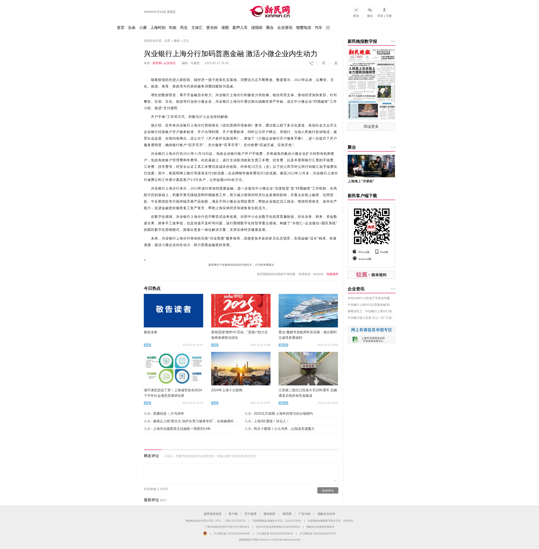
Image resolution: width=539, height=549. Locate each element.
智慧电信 (303, 28)
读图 (225, 28)
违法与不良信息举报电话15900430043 (278, 526)
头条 (132, 28)
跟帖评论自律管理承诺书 (320, 526)
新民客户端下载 (362, 195)
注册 (389, 15)
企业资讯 (284, 28)
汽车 (318, 28)
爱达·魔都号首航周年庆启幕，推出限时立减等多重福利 (308, 334)
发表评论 (328, 490)
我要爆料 (332, 274)
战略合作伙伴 (326, 513)
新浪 (356, 15)
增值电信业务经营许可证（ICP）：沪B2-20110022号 (215, 520)
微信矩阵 (269, 513)
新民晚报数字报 (362, 41)
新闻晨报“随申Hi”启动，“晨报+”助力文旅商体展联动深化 (239, 334)
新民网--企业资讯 (164, 63)
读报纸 (257, 28)
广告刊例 (304, 513)
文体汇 (197, 28)
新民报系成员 (212, 513)
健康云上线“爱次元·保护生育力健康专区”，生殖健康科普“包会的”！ (203, 421)
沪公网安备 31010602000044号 (232, 533)
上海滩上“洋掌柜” (361, 181)
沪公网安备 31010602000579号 (318, 533)
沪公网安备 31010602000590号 (275, 533)
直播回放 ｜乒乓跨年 (168, 413)
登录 (380, 15)
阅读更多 (371, 126)
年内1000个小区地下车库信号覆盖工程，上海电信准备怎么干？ (371, 298)
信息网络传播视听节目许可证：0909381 (331, 520)
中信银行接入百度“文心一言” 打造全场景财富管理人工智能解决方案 (371, 317)
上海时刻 (157, 28)
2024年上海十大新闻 (226, 390)
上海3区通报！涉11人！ (272, 421)
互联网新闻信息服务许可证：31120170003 (276, 520)
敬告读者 (150, 332)
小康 (143, 28)
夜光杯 (212, 28)
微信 (370, 15)
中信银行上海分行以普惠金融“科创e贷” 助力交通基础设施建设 (371, 304)
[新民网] (269, 10)
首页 (120, 28)
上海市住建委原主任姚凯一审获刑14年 (182, 429)
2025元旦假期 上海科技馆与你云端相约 (283, 413)
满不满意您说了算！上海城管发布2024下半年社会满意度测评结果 (173, 392)
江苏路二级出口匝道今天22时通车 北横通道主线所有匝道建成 (308, 392)
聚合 (270, 28)
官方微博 (250, 513)
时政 (173, 28)
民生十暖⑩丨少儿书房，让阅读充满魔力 (284, 429)
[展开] (163, 500)
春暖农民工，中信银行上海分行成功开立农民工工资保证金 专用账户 (371, 311)
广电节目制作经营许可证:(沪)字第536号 (227, 526)
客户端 (233, 513)
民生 (184, 28)
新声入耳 (240, 28)
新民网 (287, 513)
